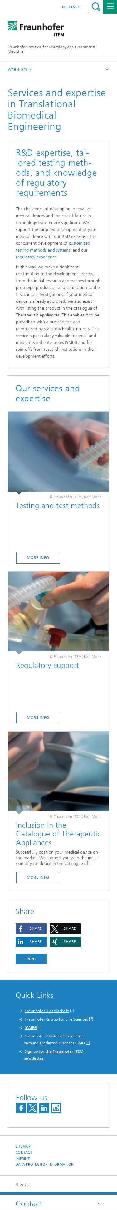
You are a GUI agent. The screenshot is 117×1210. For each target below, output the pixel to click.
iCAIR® (31, 1028)
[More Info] (58, 453)
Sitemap (23, 1146)
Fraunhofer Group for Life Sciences (56, 1019)
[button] (31, 928)
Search (96, 6)
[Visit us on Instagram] (56, 1108)
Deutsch (71, 7)
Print (31, 959)
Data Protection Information (45, 1165)
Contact (24, 1152)
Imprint (23, 1159)
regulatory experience (36, 257)
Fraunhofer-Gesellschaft (47, 1011)
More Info (38, 558)
